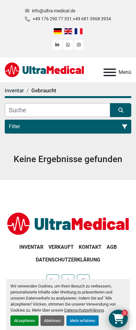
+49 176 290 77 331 (52, 18)
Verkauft (61, 247)
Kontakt (90, 247)
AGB (112, 247)
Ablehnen (52, 320)
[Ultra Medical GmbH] (68, 223)
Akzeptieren (24, 320)
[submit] (120, 110)
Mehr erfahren (82, 320)
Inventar (31, 247)
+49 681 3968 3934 (92, 18)
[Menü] (109, 72)
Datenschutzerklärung (84, 310)
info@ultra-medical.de (53, 10)
